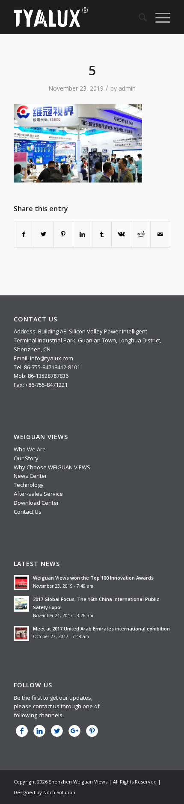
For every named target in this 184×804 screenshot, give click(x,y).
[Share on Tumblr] (101, 234)
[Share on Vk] (121, 234)
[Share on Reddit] (140, 234)
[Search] (138, 17)
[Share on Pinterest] (62, 234)
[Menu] (158, 17)
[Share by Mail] (160, 234)
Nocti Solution (59, 792)
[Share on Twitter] (43, 234)
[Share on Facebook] (23, 234)
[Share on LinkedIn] (82, 234)
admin (127, 88)
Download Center (36, 503)
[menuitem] (138, 17)
